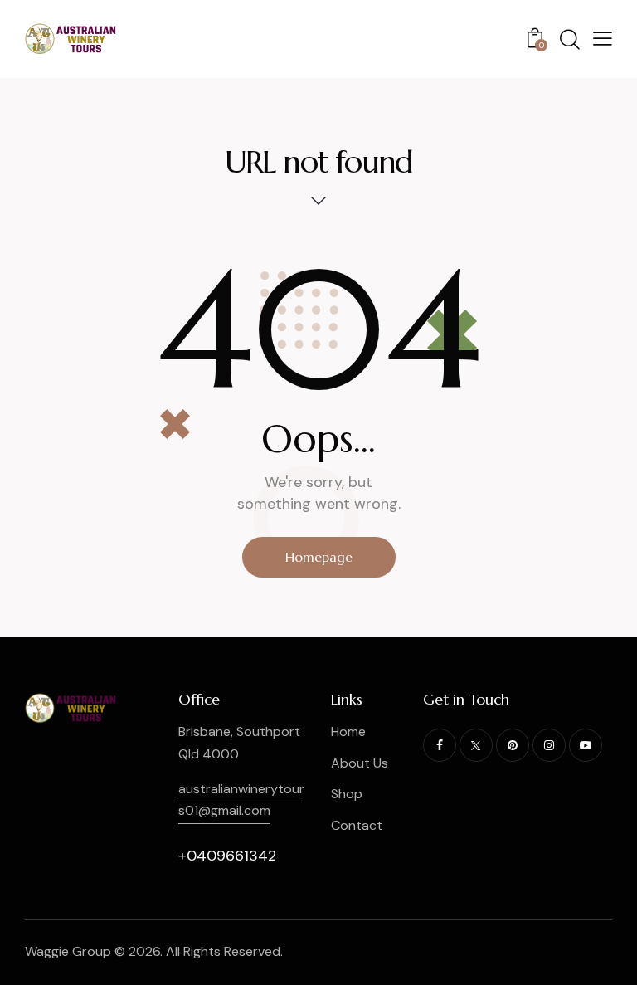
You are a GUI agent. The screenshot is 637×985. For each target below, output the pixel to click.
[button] (602, 37)
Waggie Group (68, 951)
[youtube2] (585, 745)
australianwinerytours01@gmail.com (241, 800)
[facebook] (439, 745)
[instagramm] (549, 745)
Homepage (319, 557)
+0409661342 (227, 856)
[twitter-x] (476, 745)
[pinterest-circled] (512, 745)
